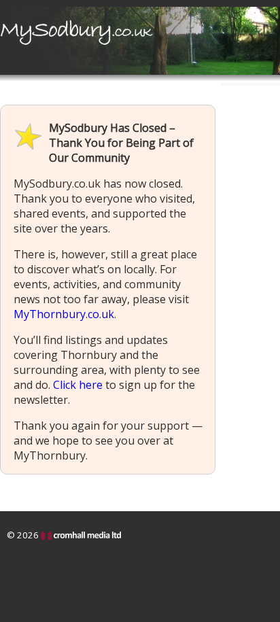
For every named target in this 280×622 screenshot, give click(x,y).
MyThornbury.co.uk (64, 314)
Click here (78, 384)
